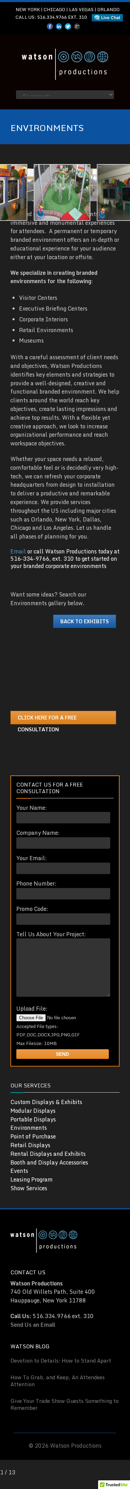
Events (19, 1170)
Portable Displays (33, 1119)
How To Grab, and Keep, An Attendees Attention (57, 1380)
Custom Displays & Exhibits (46, 1102)
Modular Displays (32, 1110)
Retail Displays (30, 1145)
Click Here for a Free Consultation (47, 719)
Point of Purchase (33, 1136)
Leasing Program (31, 1179)
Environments (28, 1127)
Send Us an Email (32, 1324)
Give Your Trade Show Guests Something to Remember (64, 1404)
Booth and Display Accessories (49, 1162)
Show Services (28, 1188)
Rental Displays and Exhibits (48, 1153)
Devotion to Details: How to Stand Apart (60, 1360)
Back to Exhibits (84, 621)
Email (18, 551)
